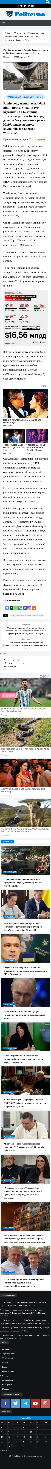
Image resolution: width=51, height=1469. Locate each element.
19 (31, 1437)
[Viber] (20, 606)
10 (17, 1432)
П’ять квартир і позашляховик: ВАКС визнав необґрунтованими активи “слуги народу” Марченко (23, 1059)
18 (24, 1437)
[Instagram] (29, 606)
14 (46, 1432)
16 (9, 1437)
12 (31, 1432)
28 (46, 1441)
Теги (6, 615)
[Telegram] (7, 606)
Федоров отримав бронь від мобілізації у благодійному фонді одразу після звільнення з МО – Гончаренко (25, 971)
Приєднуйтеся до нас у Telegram (26, 97)
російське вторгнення (24, 615)
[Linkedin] (25, 606)
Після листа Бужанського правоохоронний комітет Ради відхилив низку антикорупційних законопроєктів (24, 1282)
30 (9, 1446)
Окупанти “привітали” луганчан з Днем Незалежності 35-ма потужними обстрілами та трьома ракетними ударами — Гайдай (26, 630)
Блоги (4, 1367)
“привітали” (31, 580)
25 (24, 1441)
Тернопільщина (10, 872)
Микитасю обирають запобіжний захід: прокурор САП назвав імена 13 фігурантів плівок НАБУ (24, 1147)
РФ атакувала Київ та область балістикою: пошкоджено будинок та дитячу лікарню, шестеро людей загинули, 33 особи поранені (24, 1238)
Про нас (5, 1389)
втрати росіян (38, 615)
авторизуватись (10, 666)
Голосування (7, 1380)
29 (2, 1446)
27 (38, 1441)
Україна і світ (9, 916)
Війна (11, 615)
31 (17, 1446)
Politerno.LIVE (8, 1371)
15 (2, 1437)
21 (46, 1437)
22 (2, 1441)
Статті (5, 1362)
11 (24, 1432)
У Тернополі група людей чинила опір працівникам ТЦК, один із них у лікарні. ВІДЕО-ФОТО (23, 882)
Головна (5, 1349)
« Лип (2, 1450)
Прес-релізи (7, 1384)
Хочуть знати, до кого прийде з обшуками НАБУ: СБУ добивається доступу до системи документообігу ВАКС (25, 1103)
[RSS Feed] (34, 606)
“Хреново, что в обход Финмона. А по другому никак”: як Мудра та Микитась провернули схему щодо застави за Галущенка (23, 1192)
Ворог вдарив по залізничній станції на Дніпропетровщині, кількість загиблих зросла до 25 (25, 645)
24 (17, 1441)
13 (38, 1432)
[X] (11, 606)
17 (17, 1437)
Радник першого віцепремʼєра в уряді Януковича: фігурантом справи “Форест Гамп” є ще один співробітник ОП (23, 926)
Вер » (8, 1450)
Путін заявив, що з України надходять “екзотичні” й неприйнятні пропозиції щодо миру (24, 1015)
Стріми (5, 1375)
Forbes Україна (37, 139)
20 (38, 1437)
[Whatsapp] (16, 606)
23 (9, 1441)
